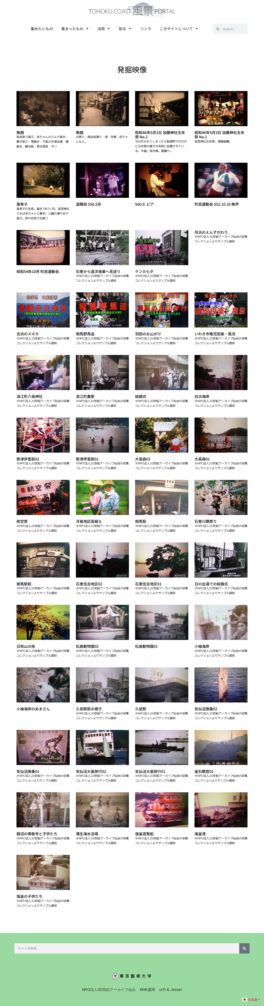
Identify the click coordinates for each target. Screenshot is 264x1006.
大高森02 (142, 458)
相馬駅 (140, 521)
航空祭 (22, 521)
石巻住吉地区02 (89, 583)
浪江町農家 (85, 396)
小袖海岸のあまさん (33, 708)
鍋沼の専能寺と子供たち (36, 833)
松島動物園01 (146, 646)
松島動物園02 (87, 646)
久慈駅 (140, 708)
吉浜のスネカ (27, 333)
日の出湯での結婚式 (211, 583)
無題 (20, 132)
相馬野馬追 (85, 333)
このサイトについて (176, 28)
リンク (145, 28)
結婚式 (140, 396)
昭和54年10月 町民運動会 (37, 271)
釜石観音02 (203, 771)
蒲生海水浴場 (87, 833)
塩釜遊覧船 (144, 833)
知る (122, 28)
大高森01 (202, 458)
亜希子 (22, 204)
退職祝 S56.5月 (88, 204)
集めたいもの (42, 28)
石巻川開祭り (205, 521)
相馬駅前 (23, 583)
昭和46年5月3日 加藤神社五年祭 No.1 (219, 135)
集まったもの (72, 28)
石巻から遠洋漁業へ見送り (98, 271)
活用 (101, 28)
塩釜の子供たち (29, 896)
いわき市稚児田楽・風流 (214, 333)
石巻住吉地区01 (148, 583)
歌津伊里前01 (87, 458)
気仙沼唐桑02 (205, 708)
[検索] (244, 948)
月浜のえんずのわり (211, 232)
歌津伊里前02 (27, 458)
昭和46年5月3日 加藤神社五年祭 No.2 (160, 135)
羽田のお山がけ (148, 333)
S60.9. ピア (144, 204)
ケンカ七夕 (144, 271)
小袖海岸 (201, 646)
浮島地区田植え (89, 521)
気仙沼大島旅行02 (91, 771)
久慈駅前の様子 (89, 708)
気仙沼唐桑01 (27, 771)
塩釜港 (200, 833)
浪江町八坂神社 (29, 396)
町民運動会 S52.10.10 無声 (216, 204)
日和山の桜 (25, 646)
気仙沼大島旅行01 (150, 771)
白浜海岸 (201, 396)
